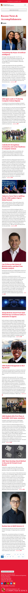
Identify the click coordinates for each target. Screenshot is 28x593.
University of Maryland (14, 1)
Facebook (2, 583)
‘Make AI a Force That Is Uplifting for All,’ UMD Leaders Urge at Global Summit (13, 198)
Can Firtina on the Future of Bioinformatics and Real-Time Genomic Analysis (12, 266)
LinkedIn (11, 583)
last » (23, 556)
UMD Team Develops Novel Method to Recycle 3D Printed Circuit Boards (14, 463)
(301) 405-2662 (9, 581)
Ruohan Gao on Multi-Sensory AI (13, 526)
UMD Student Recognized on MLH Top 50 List (13, 367)
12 (17, 554)
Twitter (5, 583)
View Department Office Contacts (7, 571)
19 (12, 556)
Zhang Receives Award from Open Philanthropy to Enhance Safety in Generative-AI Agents (14, 315)
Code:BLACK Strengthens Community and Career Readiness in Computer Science (13, 147)
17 (7, 556)
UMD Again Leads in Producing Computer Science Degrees (12, 100)
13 (20, 554)
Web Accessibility (4, 585)
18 (10, 556)
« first (3, 554)
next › (19, 556)
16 (4, 556)
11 (15, 554)
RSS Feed (14, 583)
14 (23, 554)
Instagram (8, 583)
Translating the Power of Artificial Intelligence (13, 54)
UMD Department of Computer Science (11, 5)
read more (13, 82)
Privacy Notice (12, 585)
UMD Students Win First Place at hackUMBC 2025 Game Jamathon (13, 417)
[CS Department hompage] (14, 589)
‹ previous (8, 554)
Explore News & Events (14, 10)
